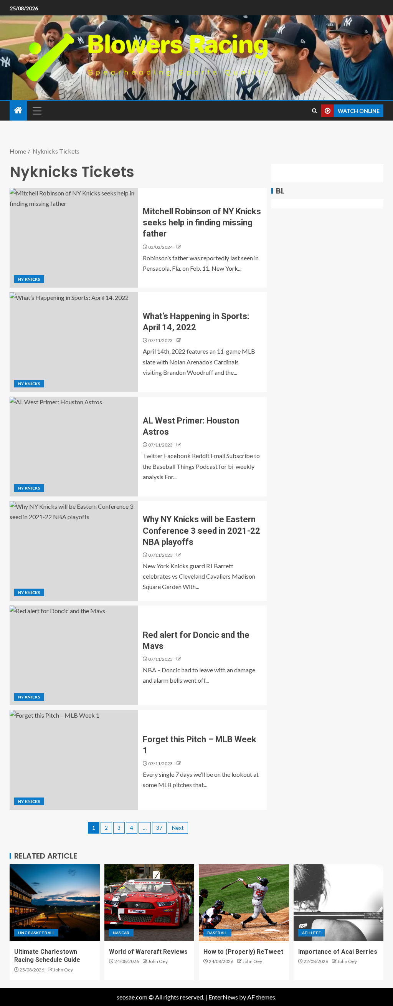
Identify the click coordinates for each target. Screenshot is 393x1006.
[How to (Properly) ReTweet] (244, 902)
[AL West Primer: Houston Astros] (74, 446)
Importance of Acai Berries (337, 951)
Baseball (217, 932)
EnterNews (223, 997)
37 (159, 827)
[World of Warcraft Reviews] (149, 902)
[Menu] (36, 110)
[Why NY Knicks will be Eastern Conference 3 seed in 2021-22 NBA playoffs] (74, 551)
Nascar (121, 932)
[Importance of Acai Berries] (339, 902)
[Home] (18, 110)
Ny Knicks (29, 279)
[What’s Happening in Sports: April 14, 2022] (74, 342)
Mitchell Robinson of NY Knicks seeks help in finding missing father (202, 223)
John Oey (63, 970)
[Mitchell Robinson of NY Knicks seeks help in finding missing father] (74, 238)
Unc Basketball (36, 932)
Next (178, 827)
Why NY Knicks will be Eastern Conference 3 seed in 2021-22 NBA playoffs (201, 531)
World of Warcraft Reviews (148, 951)
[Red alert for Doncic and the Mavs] (74, 655)
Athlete (311, 932)
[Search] (314, 110)
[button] (36, 110)
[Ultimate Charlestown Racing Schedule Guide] (55, 902)
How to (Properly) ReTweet (243, 951)
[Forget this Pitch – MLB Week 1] (74, 760)
